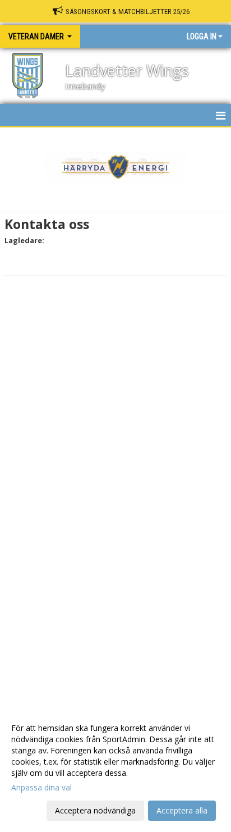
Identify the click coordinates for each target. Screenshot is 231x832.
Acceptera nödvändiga (95, 810)
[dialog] (115, 769)
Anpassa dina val (41, 788)
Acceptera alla (181, 810)
